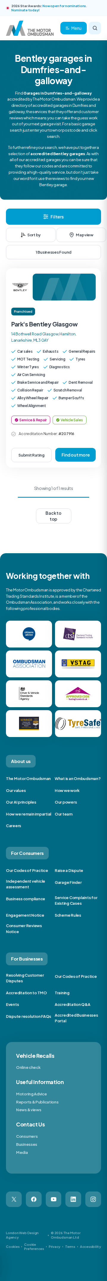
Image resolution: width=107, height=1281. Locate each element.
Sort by (34, 234)
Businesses (26, 1144)
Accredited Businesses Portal (76, 1018)
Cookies (12, 1246)
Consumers (26, 1136)
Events (12, 1004)
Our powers (66, 802)
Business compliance (25, 898)
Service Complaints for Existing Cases (76, 900)
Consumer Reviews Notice (24, 928)
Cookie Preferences (34, 1247)
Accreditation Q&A (72, 1004)
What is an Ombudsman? (78, 778)
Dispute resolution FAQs (28, 1016)
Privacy (54, 1246)
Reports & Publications (37, 1102)
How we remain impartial (28, 814)
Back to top (53, 516)
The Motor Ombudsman (28, 778)
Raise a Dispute (69, 870)
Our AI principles (21, 802)
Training (62, 992)
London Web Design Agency (22, 1235)
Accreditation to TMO (26, 992)
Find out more (76, 454)
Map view (84, 234)
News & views (28, 1109)
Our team (64, 814)
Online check (28, 1067)
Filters (57, 216)
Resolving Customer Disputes (25, 978)
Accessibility (90, 1246)
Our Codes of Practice (27, 870)
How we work (67, 790)
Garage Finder (68, 882)
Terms (70, 1246)
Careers (13, 825)
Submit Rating (31, 455)
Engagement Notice (25, 915)
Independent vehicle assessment (25, 884)
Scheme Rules (68, 915)
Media (22, 1152)
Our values (16, 790)
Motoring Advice (31, 1094)
